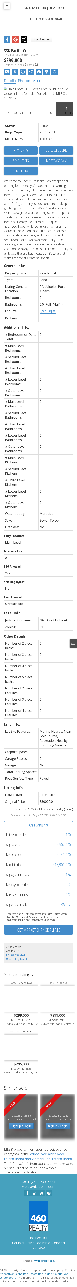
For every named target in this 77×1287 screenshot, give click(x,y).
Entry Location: (14, 536)
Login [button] (41, 39)
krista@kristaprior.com (38, 1187)
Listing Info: (13, 787)
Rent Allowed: (13, 597)
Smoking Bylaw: (14, 582)
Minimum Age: (13, 551)
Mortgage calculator (56, 160)
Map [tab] (36, 80)
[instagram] (49, 1193)
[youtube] (41, 1193)
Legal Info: (12, 613)
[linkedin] (34, 1193)
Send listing (21, 160)
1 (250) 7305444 (15, 955)
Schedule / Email (56, 150)
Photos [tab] (24, 80)
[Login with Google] (15, 41)
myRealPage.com (44, 1260)
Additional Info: (16, 327)
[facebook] (27, 1193)
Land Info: (12, 724)
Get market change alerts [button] (38, 930)
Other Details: (15, 636)
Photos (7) (21, 150)
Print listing (20, 170)
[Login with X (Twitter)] (24, 41)
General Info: (14, 265)
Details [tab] (10, 80)
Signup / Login (21, 1126)
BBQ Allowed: (12, 566)
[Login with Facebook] (7, 41)
